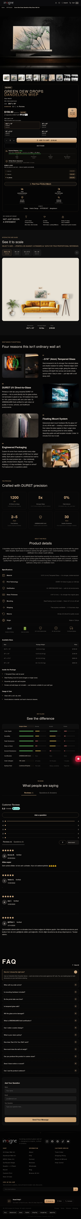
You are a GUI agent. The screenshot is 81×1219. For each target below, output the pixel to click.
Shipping (75, 1208)
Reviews (28, 792)
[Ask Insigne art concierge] (78, 759)
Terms (62, 1208)
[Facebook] (52, 1141)
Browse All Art (34, 1173)
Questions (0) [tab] (19, 842)
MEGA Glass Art (8, 1159)
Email (6, 1095)
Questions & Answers (48, 792)
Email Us (50, 1201)
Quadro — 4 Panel (9, 1166)
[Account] (56, 3)
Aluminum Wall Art (9, 1155)
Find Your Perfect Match (41, 184)
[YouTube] (68, 1141)
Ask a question (40, 815)
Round (5, 1170)
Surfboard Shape (9, 1162)
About (31, 1152)
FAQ (30, 1155)
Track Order (59, 1152)
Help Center (59, 1162)
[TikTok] (63, 1141)
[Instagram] (47, 1141)
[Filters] (62, 842)
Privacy (57, 1208)
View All (76, 965)
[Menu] (77, 2)
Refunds (68, 1208)
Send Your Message (40, 1119)
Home (3, 7)
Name (6, 1087)
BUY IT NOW (40, 146)
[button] (40, 821)
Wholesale (32, 1166)
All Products (9, 7)
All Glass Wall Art (9, 1152)
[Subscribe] (75, 1189)
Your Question (9, 1103)
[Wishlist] (59, 3)
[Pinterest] (57, 1141)
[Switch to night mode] (77, 253)
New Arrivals (7, 1177)
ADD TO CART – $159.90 (48, 140)
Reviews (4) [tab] (7, 842)
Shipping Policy (60, 1155)
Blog (30, 1170)
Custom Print (7, 1173)
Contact (32, 1159)
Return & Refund (61, 1159)
